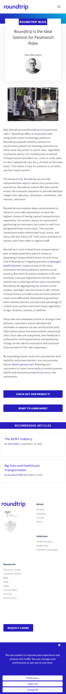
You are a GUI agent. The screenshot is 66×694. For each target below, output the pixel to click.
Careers (40, 517)
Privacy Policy (10, 589)
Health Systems (44, 541)
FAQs (6, 581)
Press (39, 521)
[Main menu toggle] (59, 6)
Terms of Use (10, 597)
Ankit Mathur (13, 443)
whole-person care (23, 364)
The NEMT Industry (18, 439)
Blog (5, 577)
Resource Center (12, 569)
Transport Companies (47, 549)
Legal (6, 585)
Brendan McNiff (15, 474)
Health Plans (42, 545)
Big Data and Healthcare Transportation (21, 467)
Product (40, 509)
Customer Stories (12, 573)
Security (7, 593)
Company (41, 513)
